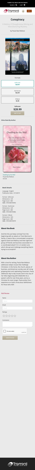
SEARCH (12, 5)
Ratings (4, 312)
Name (4, 298)
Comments (5, 320)
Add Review (5, 293)
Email (4, 305)
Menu (29, 11)
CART (21, 5)
